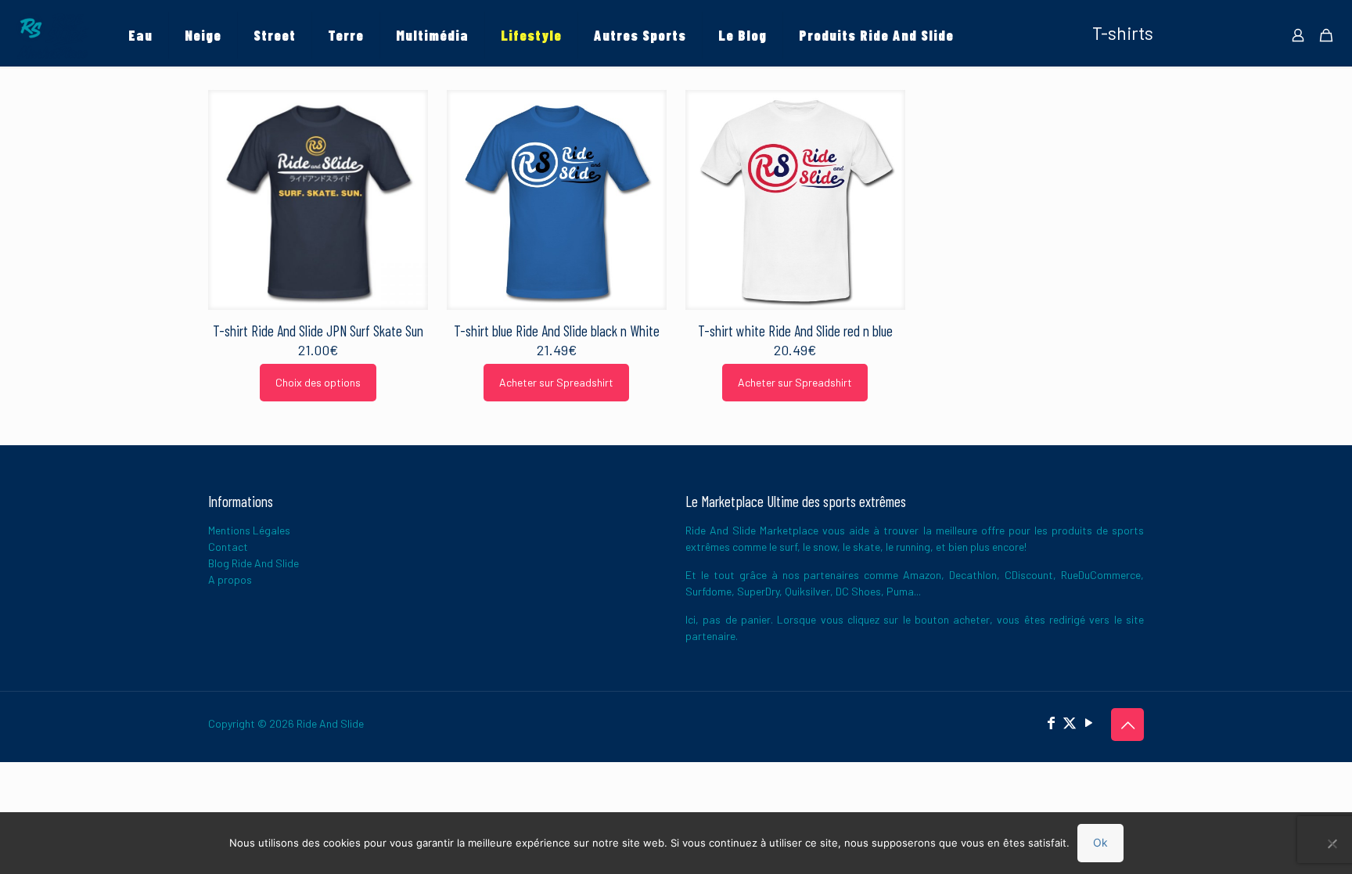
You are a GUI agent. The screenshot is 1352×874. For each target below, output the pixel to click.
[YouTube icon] (1088, 722)
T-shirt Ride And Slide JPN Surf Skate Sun (318, 331)
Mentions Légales (249, 530)
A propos (230, 579)
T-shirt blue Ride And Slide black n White (557, 331)
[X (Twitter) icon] (1070, 722)
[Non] (1332, 843)
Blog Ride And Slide (253, 563)
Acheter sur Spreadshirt (556, 382)
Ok (1100, 842)
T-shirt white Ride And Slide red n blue (795, 331)
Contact (228, 546)
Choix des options (318, 382)
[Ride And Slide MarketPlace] (52, 35)
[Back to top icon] (1127, 724)
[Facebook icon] (1051, 722)
